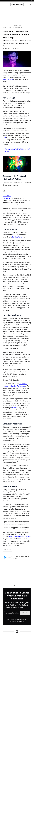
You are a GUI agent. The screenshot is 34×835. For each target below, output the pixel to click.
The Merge (7, 198)
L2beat (14, 408)
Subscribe (25, 613)
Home (5, 28)
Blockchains (18, 28)
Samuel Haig (8, 48)
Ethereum (7, 550)
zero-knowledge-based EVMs (19, 537)
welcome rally (8, 79)
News (10, 28)
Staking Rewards (18, 237)
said (4, 137)
